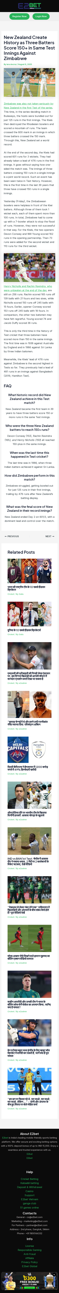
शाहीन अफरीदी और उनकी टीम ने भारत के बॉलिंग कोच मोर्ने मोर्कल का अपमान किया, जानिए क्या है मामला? (29, 1004)
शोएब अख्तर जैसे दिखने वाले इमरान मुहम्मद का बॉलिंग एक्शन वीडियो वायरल (29, 957)
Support (29, 1195)
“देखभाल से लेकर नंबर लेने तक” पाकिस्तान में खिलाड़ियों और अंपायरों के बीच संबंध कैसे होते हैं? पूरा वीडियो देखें (29, 909)
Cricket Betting (29, 1178)
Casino (29, 1191)
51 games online (29, 1207)
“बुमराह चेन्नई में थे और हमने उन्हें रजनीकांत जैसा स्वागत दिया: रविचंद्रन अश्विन (28, 723)
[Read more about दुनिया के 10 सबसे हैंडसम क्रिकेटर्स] (29, 613)
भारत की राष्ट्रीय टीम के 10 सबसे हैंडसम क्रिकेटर (26, 588)
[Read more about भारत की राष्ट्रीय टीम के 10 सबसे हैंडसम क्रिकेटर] (29, 570)
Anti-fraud (30, 1254)
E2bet (5, 1137)
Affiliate (29, 1258)
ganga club (29, 1203)
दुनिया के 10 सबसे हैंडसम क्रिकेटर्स (24, 630)
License (29, 1245)
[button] (19, 16)
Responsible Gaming (29, 1249)
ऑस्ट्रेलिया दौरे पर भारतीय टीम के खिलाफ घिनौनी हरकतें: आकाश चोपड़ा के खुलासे (27, 814)
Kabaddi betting (29, 1183)
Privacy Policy (29, 1262)
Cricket (11, 594)
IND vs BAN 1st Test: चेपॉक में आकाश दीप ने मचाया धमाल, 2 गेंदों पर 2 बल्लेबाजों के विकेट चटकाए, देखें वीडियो (28, 861)
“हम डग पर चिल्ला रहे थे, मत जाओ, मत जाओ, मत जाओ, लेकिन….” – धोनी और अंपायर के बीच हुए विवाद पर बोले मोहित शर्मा (29, 1101)
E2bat (30, 1154)
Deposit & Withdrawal (29, 1187)
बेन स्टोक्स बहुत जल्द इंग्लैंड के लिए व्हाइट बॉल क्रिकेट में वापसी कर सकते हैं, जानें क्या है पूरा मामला (29, 1052)
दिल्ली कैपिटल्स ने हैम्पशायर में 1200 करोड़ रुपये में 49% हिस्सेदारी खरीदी (28, 768)
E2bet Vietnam (29, 1199)
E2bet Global (29, 1266)
